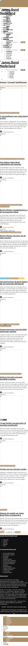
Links (7, 43)
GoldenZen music (7, 559)
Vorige (2, 532)
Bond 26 (5, 20)
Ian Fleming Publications (9, 562)
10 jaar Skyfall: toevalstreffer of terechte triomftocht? (13, 424)
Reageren (3, 133)
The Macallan (6, 571)
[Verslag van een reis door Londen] (11, 464)
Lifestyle (4, 326)
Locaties (9, 466)
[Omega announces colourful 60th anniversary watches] (11, 323)
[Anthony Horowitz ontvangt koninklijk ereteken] (11, 372)
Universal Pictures (7, 572)
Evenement (12, 205)
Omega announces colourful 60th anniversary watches (13, 330)
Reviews (8, 24)
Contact (5, 37)
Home (2, 86)
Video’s (5, 31)
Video (8, 207)
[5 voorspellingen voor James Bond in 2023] (11, 111)
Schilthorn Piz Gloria (8, 569)
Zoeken (23, 42)
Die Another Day (5, 278)
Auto (1, 232)
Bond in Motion (4, 205)
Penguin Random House (9, 568)
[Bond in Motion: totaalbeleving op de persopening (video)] (11, 203)
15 (14, 532)
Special (4, 207)
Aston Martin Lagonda (8, 554)
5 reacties (3, 484)
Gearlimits (5, 557)
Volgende (18, 532)
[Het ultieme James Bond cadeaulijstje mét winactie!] (11, 157)
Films (7, 36)
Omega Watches (7, 566)
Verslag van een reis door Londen (13, 469)
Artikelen (5, 17)
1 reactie (2, 530)
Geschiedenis (9, 33)
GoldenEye (21, 278)
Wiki (4, 25)
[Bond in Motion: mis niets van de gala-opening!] (7, 231)
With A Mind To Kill (16, 374)
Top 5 (7, 26)
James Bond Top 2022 (6, 159)
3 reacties (3, 440)
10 (11, 532)
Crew (13, 232)
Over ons (5, 39)
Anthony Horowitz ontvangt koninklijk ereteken (11, 378)
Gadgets (12, 278)
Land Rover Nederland (8, 563)
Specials (8, 18)
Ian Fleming (9, 15)
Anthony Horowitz (5, 374)
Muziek (5, 510)
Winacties (8, 21)
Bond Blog (5, 556)
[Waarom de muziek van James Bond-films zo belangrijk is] (11, 508)
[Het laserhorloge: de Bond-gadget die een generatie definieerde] (11, 277)
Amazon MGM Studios (8, 553)
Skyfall (5, 420)
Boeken (8, 34)
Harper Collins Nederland (9, 560)
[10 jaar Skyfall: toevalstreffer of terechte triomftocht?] (11, 418)
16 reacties (3, 179)
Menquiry (5, 565)
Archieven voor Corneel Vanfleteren (15, 86)
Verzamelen (16, 159)
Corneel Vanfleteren (8, 132)
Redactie (8, 42)
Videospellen (9, 29)
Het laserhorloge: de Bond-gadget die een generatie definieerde (14, 283)
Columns (8, 20)
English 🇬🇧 (6, 47)
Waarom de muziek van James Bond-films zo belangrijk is (12, 514)
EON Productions (14, 113)
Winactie (22, 159)
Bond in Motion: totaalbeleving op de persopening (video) (13, 211)
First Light (6, 21)
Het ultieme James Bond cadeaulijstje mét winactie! (10, 163)
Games (16, 278)
